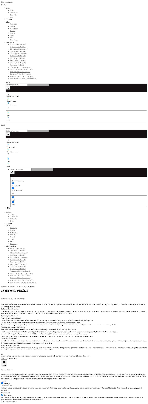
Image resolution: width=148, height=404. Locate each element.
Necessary (7, 383)
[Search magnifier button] (8, 88)
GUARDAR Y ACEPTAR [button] (9, 402)
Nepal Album (16, 286)
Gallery (8, 286)
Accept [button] (81, 356)
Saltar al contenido (7, 2)
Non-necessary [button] (5, 392)
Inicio (3, 286)
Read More (86, 356)
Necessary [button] (4, 381)
